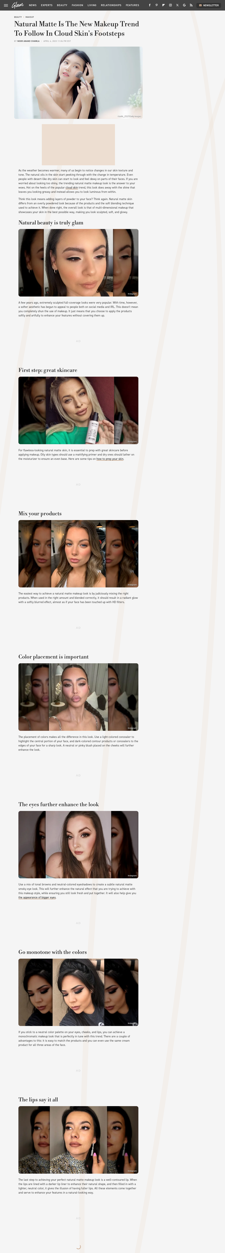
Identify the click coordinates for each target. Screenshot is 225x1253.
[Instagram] (170, 6)
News (33, 5)
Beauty (62, 5)
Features (132, 5)
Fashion (77, 5)
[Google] (184, 6)
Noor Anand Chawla (28, 41)
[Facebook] (150, 6)
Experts (47, 5)
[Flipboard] (163, 6)
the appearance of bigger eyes (37, 897)
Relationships (111, 5)
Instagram (132, 294)
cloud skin (72, 187)
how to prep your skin (110, 459)
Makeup (30, 17)
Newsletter (211, 5)
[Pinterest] (156, 6)
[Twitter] (177, 6)
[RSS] (191, 6)
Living (92, 5)
